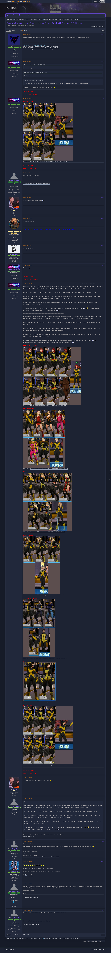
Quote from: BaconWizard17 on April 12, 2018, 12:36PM (36, 72)
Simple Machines (16, 950)
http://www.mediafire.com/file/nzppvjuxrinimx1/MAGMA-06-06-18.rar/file (47, 595)
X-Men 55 (15, 209)
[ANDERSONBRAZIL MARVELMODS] (14, 903)
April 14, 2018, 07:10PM (27, 245)
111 (30, 30)
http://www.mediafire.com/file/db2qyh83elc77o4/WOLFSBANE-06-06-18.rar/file (48, 405)
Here (32, 91)
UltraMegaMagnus (14, 849)
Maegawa (15, 871)
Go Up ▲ (103, 949)
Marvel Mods (11, 8)
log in (24, 1)
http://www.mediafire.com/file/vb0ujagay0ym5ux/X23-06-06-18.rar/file (46, 702)
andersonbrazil (14, 891)
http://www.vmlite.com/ (28, 836)
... (18, 30)
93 (21, 30)
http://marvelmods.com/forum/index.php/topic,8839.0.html (44, 49)
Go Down (9, 30)
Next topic (101, 26)
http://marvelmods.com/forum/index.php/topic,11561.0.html (45, 47)
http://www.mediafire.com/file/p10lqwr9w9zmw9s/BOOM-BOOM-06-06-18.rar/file (49, 468)
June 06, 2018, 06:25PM (27, 777)
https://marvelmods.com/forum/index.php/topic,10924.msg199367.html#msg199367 (41, 857)
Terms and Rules (97, 949)
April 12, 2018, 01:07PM (27, 61)
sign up (28, 1)
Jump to (84, 941)
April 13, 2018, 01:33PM (27, 218)
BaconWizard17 (14, 180)
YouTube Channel (33, 15)
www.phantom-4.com (41, 45)
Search (15, 15)
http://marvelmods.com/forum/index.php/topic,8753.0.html (44, 46)
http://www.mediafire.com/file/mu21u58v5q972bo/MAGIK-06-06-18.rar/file (47, 532)
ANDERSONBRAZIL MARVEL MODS (30, 897)
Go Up (8, 934)
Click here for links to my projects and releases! (36, 183)
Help (92, 949)
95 (25, 30)
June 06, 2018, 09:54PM (27, 798)
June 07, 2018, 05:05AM (27, 861)
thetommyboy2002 (14, 806)
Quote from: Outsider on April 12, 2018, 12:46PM (34, 80)
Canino (15, 230)
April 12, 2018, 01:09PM (27, 98)
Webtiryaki (12, 949)
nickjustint (14, 254)
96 (26, 30)
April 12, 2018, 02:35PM (27, 172)
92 (19, 30)
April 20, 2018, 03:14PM (27, 265)
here (26, 874)
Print (103, 30)
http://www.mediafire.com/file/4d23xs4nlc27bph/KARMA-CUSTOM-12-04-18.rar (48, 161)
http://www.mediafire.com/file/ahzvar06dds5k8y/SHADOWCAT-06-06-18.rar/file (48, 658)
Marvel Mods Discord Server (31, 187)
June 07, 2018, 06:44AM (27, 910)
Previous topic (94, 26)
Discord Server (23, 15)
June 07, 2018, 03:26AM (27, 841)
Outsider (14, 46)
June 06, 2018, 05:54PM (27, 283)
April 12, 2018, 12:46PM (27, 34)
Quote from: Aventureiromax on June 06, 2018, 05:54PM (36, 801)
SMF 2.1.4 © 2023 (9, 950)
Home (10, 15)
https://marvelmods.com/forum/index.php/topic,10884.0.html (36, 853)
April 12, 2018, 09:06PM (27, 197)
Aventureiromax (15, 66)
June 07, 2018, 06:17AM (27, 883)
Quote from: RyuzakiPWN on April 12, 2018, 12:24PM (35, 64)
